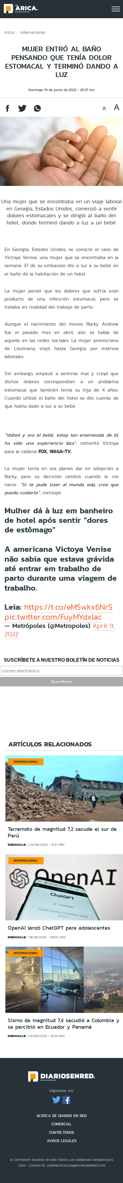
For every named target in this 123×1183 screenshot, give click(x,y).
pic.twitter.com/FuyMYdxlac (53, 617)
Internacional (33, 32)
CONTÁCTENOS (61, 1132)
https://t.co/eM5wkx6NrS (68, 607)
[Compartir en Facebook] (7, 111)
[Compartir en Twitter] (22, 111)
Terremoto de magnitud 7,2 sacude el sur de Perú (62, 832)
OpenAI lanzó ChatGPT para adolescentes (59, 928)
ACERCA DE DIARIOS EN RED (61, 1116)
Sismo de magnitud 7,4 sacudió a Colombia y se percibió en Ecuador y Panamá (63, 1023)
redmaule (17, 844)
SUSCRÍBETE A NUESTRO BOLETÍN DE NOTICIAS (61, 660)
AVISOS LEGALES (61, 1141)
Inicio (9, 32)
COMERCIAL (61, 1124)
